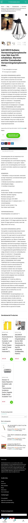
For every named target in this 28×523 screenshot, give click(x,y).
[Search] (25, 2)
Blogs (2, 487)
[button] (26, 15)
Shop (8, 6)
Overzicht (3, 483)
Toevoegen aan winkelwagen (13, 135)
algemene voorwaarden (6, 500)
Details (22, 128)
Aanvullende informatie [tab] (7, 151)
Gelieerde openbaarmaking (7, 502)
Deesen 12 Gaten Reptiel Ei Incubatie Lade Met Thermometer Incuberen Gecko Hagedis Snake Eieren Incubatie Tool (7, 388)
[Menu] (2, 2)
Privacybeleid (4, 498)
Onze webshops (5, 492)
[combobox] (14, 417)
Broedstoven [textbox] (13, 416)
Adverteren (3, 489)
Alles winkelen (4, 485)
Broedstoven (16, 6)
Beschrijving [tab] (5, 148)
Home (2, 6)
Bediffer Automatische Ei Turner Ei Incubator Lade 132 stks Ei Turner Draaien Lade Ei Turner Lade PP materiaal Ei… (7, 343)
